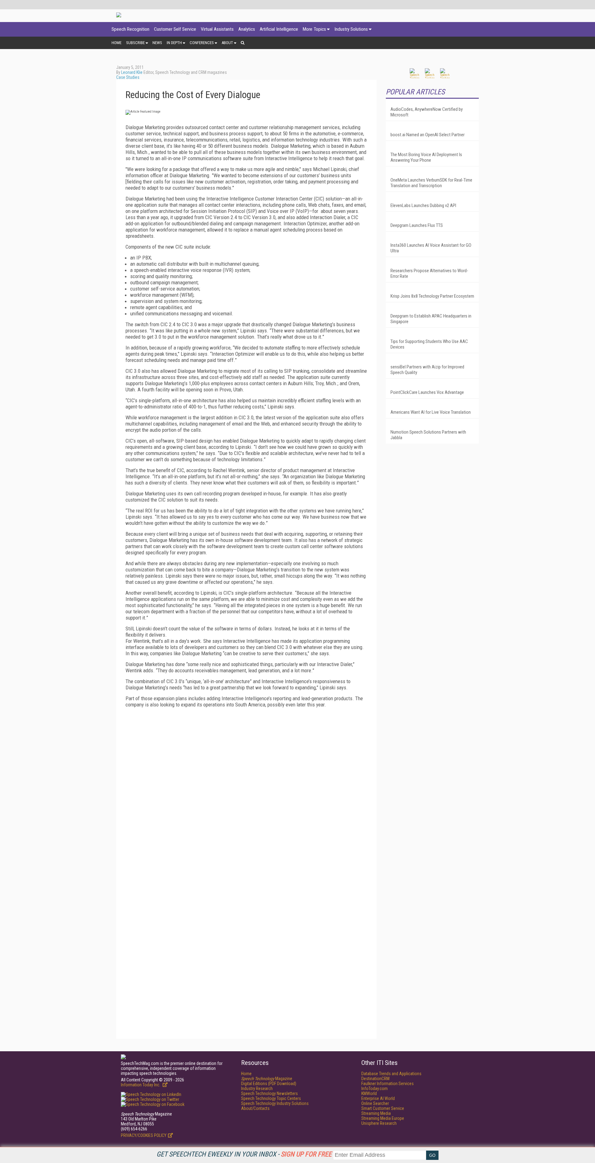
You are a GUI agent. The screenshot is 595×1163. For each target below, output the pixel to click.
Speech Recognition (130, 29)
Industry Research (257, 1088)
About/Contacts (255, 1108)
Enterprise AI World (378, 1098)
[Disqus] (246, 790)
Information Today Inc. (141, 1084)
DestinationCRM (375, 1078)
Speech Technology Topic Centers (271, 1098)
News (157, 42)
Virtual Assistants (217, 29)
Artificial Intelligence (279, 29)
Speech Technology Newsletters (269, 1093)
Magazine (266, 1078)
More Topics (314, 29)
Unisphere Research (379, 1123)
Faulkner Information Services (387, 1083)
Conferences (202, 42)
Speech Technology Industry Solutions (275, 1103)
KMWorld (369, 1093)
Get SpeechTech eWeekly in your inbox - (244, 1154)
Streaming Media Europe (382, 1118)
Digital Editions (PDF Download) (268, 1083)
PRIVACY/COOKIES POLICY (143, 1135)
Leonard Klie (132, 72)
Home (116, 42)
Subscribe (135, 42)
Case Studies (127, 77)
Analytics (246, 29)
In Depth (174, 42)
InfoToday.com (374, 1088)
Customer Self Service (175, 29)
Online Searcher (375, 1103)
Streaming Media (376, 1113)
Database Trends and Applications (391, 1073)
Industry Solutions (351, 29)
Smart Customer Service (382, 1108)
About (227, 42)
